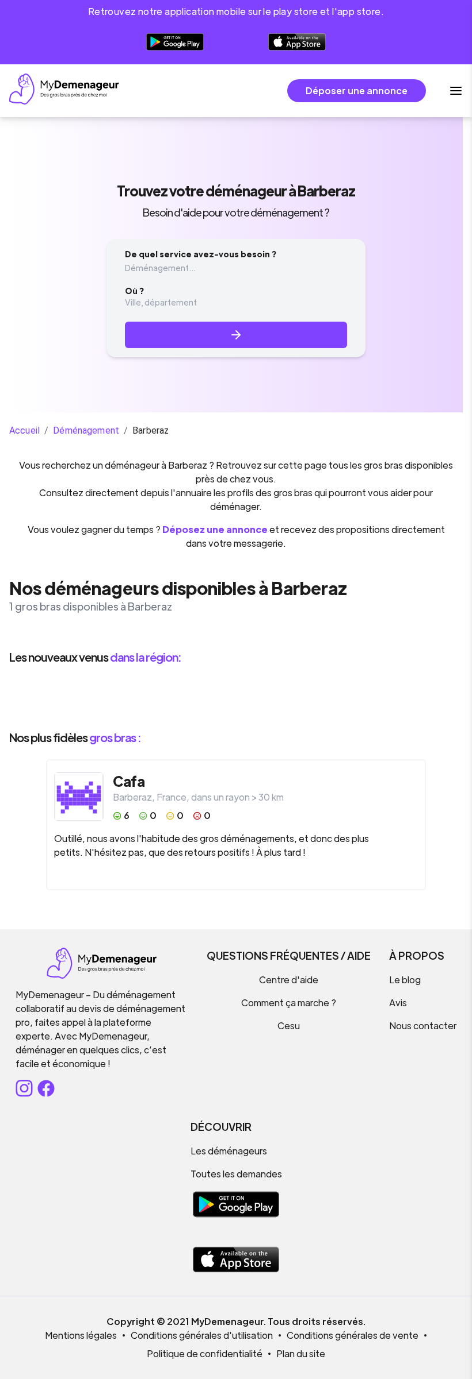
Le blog (405, 980)
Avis (398, 1002)
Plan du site (300, 1353)
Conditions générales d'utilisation (202, 1335)
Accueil (24, 430)
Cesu (288, 1025)
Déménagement (86, 430)
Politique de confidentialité (204, 1353)
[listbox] (236, 697)
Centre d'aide (288, 980)
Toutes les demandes (236, 1174)
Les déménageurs (229, 1151)
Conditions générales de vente (352, 1335)
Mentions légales (81, 1335)
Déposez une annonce (215, 529)
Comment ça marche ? (288, 1002)
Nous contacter (422, 1025)
